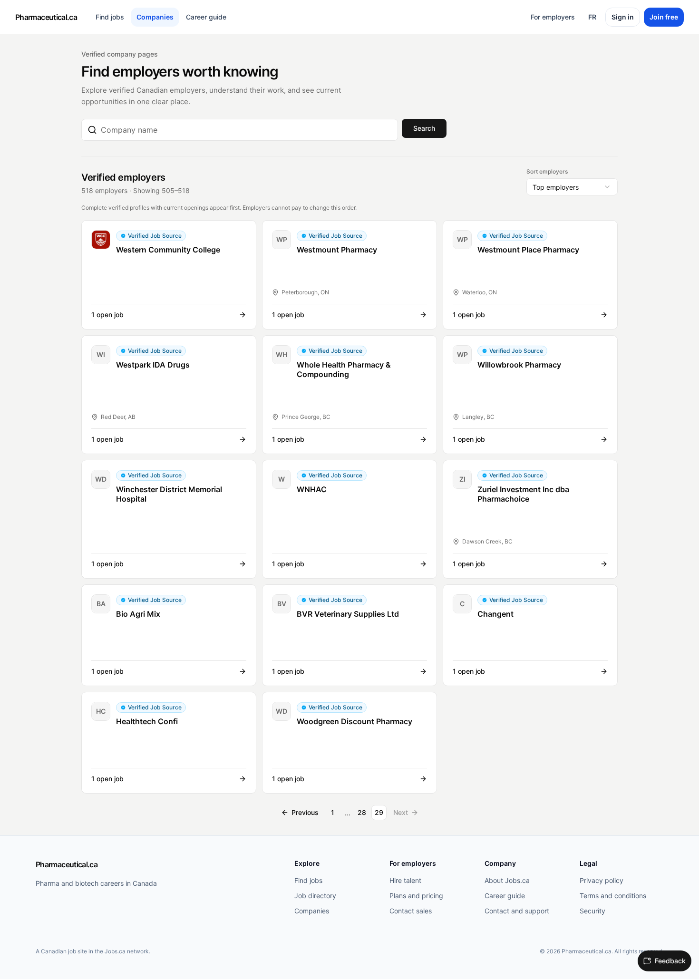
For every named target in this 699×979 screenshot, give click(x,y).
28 (362, 812)
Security (592, 911)
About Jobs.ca (507, 880)
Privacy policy (601, 880)
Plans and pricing (416, 896)
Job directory (315, 896)
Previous (305, 812)
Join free (664, 17)
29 (379, 812)
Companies (155, 17)
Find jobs (110, 17)
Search (424, 128)
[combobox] (246, 129)
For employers (553, 17)
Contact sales (410, 911)
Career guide (206, 17)
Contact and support (517, 911)
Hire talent (405, 880)
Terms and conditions (613, 896)
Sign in (623, 17)
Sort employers (547, 171)
